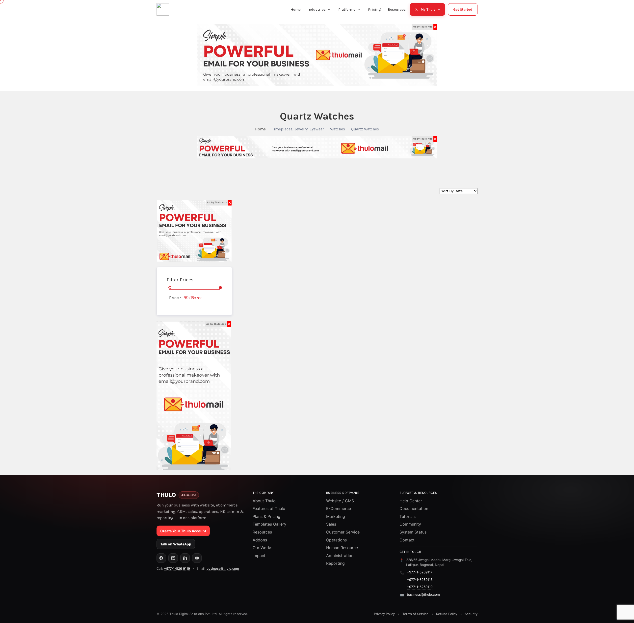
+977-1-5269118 (419, 580)
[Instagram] (173, 558)
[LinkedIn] (185, 558)
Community (410, 524)
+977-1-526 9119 (177, 568)
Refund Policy (446, 614)
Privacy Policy (384, 614)
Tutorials (407, 516)
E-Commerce (338, 508)
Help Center (410, 500)
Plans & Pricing (266, 516)
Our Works (262, 547)
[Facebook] (161, 558)
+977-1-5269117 (419, 572)
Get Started (462, 9)
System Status (412, 532)
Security (471, 614)
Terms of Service (415, 614)
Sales (331, 524)
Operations (336, 539)
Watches (337, 129)
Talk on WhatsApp (175, 544)
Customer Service (343, 532)
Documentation (413, 508)
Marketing (335, 516)
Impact (259, 555)
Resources (262, 532)
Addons (260, 539)
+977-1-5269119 (419, 587)
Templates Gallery (269, 524)
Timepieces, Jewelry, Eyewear (298, 129)
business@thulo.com (223, 568)
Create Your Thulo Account (183, 531)
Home (260, 129)
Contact (407, 539)
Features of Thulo (269, 508)
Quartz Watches (365, 129)
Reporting (335, 563)
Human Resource (342, 547)
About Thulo (264, 500)
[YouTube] (197, 558)
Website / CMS (340, 500)
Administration (339, 555)
